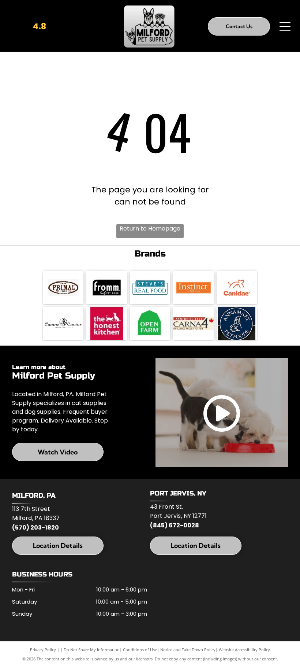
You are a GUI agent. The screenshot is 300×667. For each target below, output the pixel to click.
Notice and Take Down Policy (187, 649)
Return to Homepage (150, 228)
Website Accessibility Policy (244, 649)
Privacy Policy (43, 649)
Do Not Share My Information (92, 649)
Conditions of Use (140, 649)
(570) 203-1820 (35, 527)
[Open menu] (285, 26)
